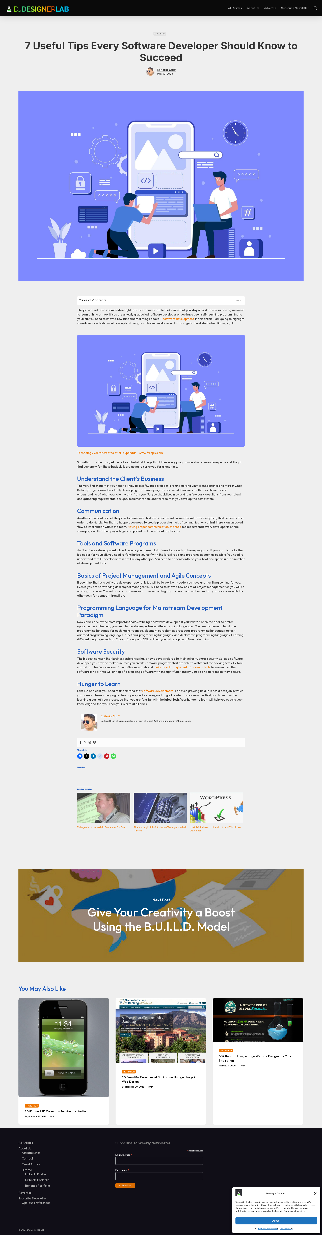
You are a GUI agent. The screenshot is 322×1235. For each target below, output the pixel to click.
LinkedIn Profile (35, 1174)
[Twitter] (85, 742)
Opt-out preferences (268, 1228)
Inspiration (129, 1071)
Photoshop (32, 1106)
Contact (27, 1158)
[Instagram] (89, 742)
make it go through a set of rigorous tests (182, 667)
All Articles (25, 1143)
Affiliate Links (31, 1153)
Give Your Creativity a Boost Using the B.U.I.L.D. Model (161, 915)
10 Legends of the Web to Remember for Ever (101, 827)
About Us (24, 1148)
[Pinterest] (94, 742)
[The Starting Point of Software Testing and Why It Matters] (160, 808)
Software (159, 33)
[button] (315, 1193)
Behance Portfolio (37, 1186)
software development (157, 691)
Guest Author (31, 1164)
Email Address (123, 1155)
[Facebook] (80, 742)
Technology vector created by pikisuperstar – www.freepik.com (120, 453)
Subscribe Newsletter (32, 1198)
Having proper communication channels (154, 527)
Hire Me (27, 1170)
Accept (276, 1220)
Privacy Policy (286, 1228)
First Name (122, 1170)
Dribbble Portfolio (37, 1180)
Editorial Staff (166, 70)
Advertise (25, 1193)
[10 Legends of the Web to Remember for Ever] (103, 808)
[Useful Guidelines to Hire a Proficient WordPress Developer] (216, 808)
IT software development (176, 319)
